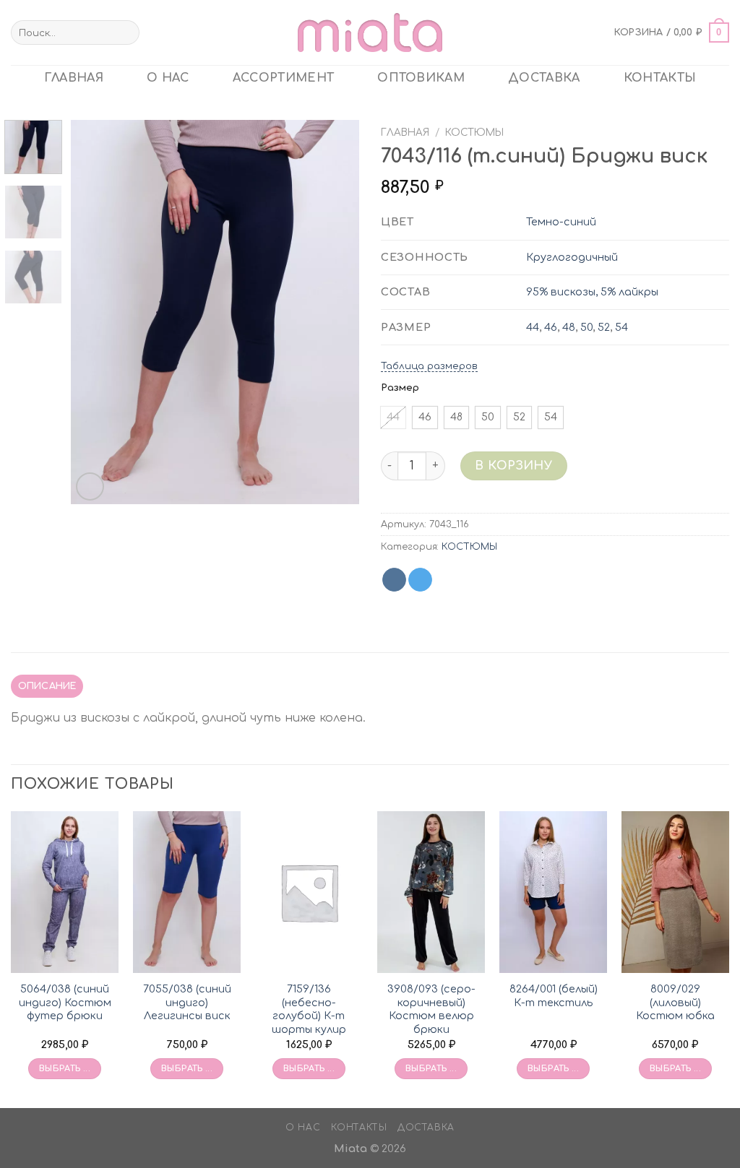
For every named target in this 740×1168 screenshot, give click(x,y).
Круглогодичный (572, 257)
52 (604, 327)
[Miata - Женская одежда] (370, 32)
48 (568, 327)
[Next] (335, 312)
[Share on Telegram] (420, 580)
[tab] (47, 686)
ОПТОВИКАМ (421, 78)
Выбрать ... (64, 1068)
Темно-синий (561, 222)
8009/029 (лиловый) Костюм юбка (675, 1002)
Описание (47, 686)
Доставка (544, 78)
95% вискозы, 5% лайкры (592, 292)
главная (73, 78)
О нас (168, 78)
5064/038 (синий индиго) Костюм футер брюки (65, 1002)
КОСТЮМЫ (474, 132)
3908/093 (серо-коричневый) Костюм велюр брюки (431, 1009)
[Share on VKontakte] (394, 580)
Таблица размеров (429, 366)
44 (532, 327)
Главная (405, 132)
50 (586, 327)
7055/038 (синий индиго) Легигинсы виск (187, 1002)
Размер (400, 388)
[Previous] (95, 312)
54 (621, 327)
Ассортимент (284, 78)
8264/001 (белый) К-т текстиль (553, 995)
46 (550, 327)
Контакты (660, 78)
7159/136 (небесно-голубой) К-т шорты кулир (309, 1009)
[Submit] (126, 32)
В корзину (513, 465)
